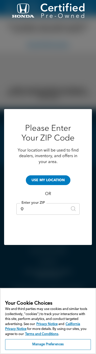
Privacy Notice (47, 324)
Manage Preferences (48, 344)
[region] (48, 321)
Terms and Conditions (41, 334)
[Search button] (73, 208)
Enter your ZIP (33, 203)
